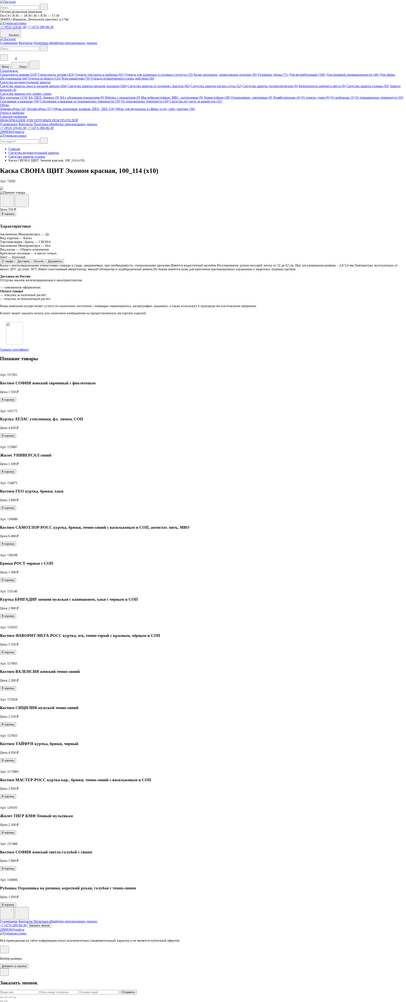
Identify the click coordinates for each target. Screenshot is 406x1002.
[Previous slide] (7, 913)
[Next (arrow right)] (6, 1001)
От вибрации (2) (342, 97)
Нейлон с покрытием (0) (122, 97)
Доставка (23, 261)
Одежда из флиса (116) (44, 78)
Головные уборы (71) (273, 74)
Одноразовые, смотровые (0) (251, 97)
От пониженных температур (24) (145, 101)
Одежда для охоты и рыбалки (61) (99, 74)
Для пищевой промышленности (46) (352, 74)
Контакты (26, 43)
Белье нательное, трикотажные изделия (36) (225, 74)
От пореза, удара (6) (315, 97)
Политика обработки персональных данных (65, 43)
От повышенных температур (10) (379, 97)
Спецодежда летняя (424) (56, 74)
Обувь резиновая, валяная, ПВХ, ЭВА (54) (83, 109)
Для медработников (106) (307, 74)
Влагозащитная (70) (76, 78)
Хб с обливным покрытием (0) (82, 97)
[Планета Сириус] (8, 2)
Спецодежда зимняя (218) (18, 74)
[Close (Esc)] (1, 997)
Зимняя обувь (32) (13, 109)
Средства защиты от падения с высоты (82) (159, 86)
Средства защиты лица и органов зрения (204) (33, 86)
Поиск (22, 66)
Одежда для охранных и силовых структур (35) (159, 74)
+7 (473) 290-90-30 (40, 27)
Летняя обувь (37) (39, 109)
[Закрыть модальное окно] (4, 949)
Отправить (128, 992)
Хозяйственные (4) (286, 97)
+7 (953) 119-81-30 (13, 27)
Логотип (39, 261)
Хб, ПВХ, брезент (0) (43, 97)
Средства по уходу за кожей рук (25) (196, 101)
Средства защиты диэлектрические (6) (270, 86)
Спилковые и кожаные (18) (19, 101)
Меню (5, 66)
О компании (9, 43)
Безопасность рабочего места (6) (322, 86)
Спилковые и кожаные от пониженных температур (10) (80, 101)
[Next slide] (22, 913)
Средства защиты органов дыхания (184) (97, 86)
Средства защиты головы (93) (367, 86)
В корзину (8, 213)
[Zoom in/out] (14, 997)
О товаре (7, 261)
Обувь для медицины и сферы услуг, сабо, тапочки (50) (155, 109)
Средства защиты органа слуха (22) (216, 86)
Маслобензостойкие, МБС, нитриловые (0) (172, 97)
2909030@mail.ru (12, 132)
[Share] (6, 997)
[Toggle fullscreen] (10, 997)
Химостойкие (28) (217, 97)
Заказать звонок (39, 925)
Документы (55, 261)
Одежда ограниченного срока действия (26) (122, 78)
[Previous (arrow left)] (1, 1001)
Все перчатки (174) (13, 97)
